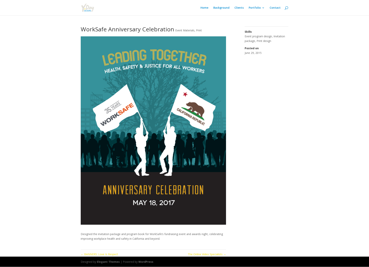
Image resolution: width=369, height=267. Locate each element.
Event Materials (184, 30)
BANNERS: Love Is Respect (99, 254)
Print (199, 30)
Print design (264, 41)
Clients (239, 7)
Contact (275, 7)
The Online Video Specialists (207, 254)
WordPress (145, 262)
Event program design (258, 36)
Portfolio (255, 7)
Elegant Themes (108, 262)
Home (204, 7)
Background (221, 7)
